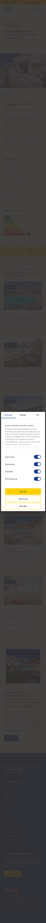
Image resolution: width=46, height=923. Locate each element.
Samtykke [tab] (8, 415)
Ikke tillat (23, 506)
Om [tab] (37, 415)
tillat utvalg (23, 499)
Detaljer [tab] (23, 415)
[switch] (37, 464)
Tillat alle (23, 492)
